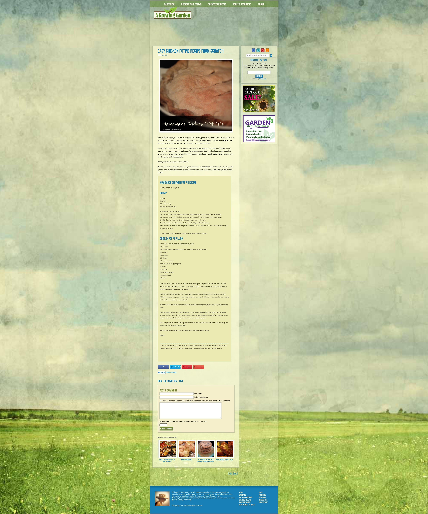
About (261, 4)
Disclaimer (262, 497)
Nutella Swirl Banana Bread (224, 460)
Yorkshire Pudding (186, 460)
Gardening (169, 4)
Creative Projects (217, 4)
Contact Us (262, 495)
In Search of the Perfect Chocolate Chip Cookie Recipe (205, 461)
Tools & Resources (242, 4)
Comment (164, 55)
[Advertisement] (236, 27)
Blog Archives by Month (247, 505)
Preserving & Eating (191, 4)
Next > (235, 473)
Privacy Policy (263, 502)
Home (241, 492)
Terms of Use (263, 500)
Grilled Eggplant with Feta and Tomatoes (167, 461)
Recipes (174, 372)
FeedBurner (262, 79)
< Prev (231, 473)
